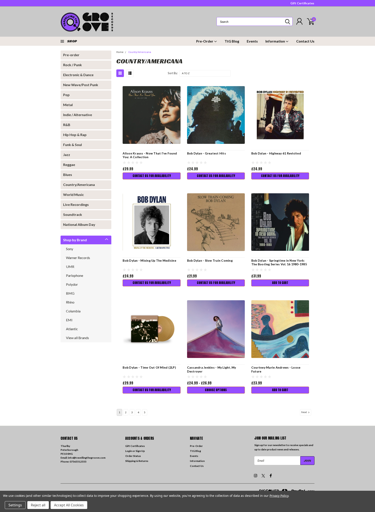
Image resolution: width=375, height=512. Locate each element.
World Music (73, 194)
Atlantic (72, 329)
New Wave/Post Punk (80, 85)
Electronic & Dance (78, 75)
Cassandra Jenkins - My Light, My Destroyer (211, 369)
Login (128, 451)
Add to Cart (280, 283)
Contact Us (305, 41)
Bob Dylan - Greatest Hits (206, 153)
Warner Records (78, 258)
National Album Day (79, 224)
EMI (69, 320)
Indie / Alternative (77, 115)
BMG (70, 293)
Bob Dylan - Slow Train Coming (210, 260)
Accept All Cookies (69, 505)
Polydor (72, 284)
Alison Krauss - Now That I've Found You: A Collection (150, 155)
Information (275, 41)
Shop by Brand (75, 240)
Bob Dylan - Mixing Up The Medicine (149, 260)
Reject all (38, 505)
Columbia (73, 311)
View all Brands (77, 338)
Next (304, 412)
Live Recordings (76, 204)
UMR (70, 266)
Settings (15, 505)
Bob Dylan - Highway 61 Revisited (276, 153)
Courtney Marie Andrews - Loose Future (276, 369)
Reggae (69, 164)
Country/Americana (79, 184)
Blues (67, 174)
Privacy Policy (279, 496)
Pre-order (71, 55)
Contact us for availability (152, 176)
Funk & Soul (72, 145)
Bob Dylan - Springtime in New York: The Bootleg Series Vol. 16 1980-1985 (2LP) (279, 264)
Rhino (70, 302)
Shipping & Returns (136, 461)
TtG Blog (232, 41)
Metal (68, 105)
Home (119, 52)
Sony (69, 249)
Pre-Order (205, 41)
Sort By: (173, 73)
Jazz (66, 155)
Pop (66, 95)
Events (252, 41)
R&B (66, 125)
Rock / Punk (72, 65)
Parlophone (74, 275)
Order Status (133, 456)
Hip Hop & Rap (75, 135)
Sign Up (140, 451)
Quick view (152, 115)
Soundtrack (72, 214)
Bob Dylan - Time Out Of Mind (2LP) (149, 367)
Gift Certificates (302, 3)
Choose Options (216, 390)
